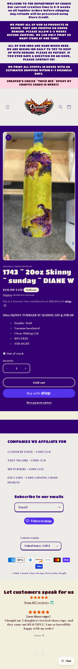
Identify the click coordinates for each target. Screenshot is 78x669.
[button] (7, 107)
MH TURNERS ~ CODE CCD (26, 469)
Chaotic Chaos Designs (32, 573)
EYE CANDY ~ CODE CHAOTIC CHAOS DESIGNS (33, 480)
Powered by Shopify (56, 573)
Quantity (8, 360)
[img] (39, 597)
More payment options (39, 402)
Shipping (7, 295)
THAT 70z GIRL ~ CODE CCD (27, 460)
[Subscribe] (59, 507)
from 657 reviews (36, 602)
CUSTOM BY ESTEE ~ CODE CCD (29, 452)
